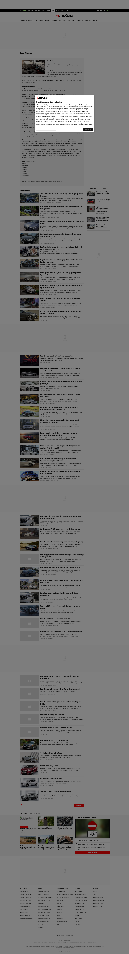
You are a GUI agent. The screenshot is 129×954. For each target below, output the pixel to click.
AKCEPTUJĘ (88, 129)
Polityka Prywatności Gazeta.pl (80, 124)
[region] (64, 113)
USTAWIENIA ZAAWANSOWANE (46, 129)
